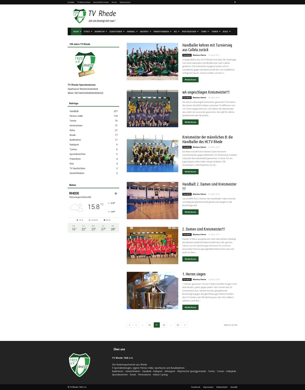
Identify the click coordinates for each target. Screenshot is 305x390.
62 (164, 325)
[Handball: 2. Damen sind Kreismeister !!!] (152, 200)
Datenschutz (125, 2)
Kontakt (71, 2)
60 (149, 325)
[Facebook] (235, 2)
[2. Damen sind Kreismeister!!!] (152, 245)
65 (178, 325)
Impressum (208, 387)
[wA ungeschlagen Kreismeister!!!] (152, 108)
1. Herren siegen (194, 274)
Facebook (195, 387)
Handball (187, 55)
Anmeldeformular (101, 2)
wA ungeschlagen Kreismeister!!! (206, 92)
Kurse (114, 2)
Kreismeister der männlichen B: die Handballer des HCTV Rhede (207, 139)
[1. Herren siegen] (152, 290)
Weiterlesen (190, 79)
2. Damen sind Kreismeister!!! (203, 229)
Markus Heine (199, 55)
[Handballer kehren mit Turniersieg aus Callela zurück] (152, 61)
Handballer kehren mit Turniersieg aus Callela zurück (207, 47)
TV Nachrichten (83, 2)
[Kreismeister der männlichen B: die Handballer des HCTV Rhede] (152, 153)
